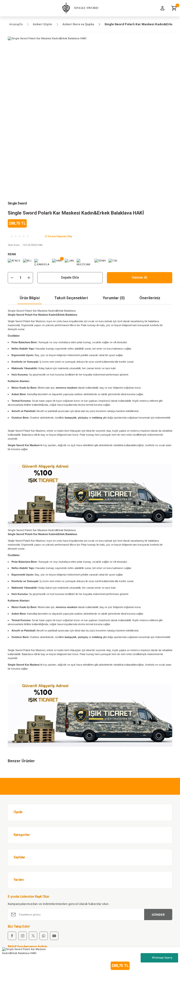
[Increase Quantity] (29, 277)
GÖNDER (158, 914)
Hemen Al (139, 278)
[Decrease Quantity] (12, 277)
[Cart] (174, 8)
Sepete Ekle (70, 278)
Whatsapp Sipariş (162, 957)
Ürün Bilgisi (30, 298)
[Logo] (78, 8)
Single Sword (17, 203)
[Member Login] (162, 8)
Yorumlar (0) (114, 298)
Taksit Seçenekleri (71, 298)
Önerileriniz (149, 298)
